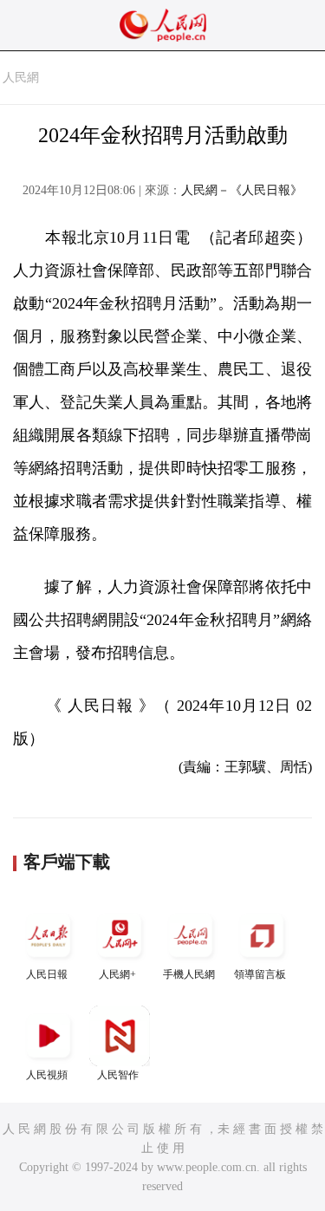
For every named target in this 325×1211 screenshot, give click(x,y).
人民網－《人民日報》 (241, 190)
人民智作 (118, 1075)
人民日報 (47, 974)
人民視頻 (47, 1075)
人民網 (21, 77)
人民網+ (117, 974)
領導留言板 (260, 974)
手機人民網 (189, 974)
